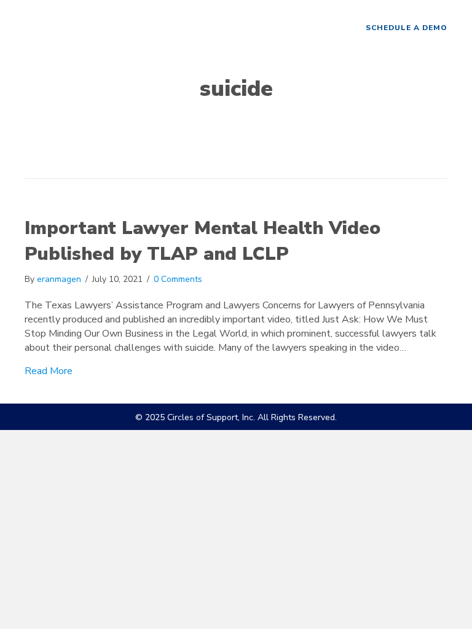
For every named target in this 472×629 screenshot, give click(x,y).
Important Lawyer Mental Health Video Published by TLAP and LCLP (202, 241)
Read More (49, 371)
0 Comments (178, 279)
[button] (406, 28)
